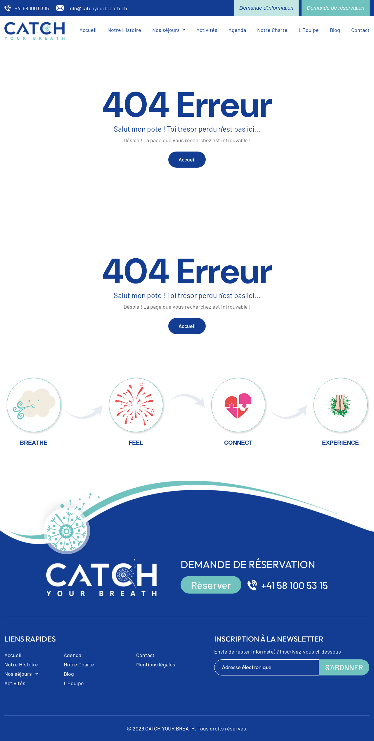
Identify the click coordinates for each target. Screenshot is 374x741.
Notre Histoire (124, 29)
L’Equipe (309, 29)
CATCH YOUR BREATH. (170, 728)
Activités (206, 29)
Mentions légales (155, 664)
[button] (168, 29)
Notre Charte (272, 29)
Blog (335, 29)
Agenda (237, 29)
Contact (360, 29)
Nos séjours (166, 29)
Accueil (87, 29)
